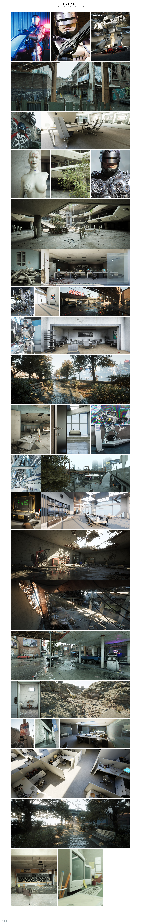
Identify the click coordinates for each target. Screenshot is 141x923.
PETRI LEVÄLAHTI (70, 4)
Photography (76, 6)
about (64, 6)
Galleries (58, 6)
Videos (83, 6)
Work (69, 6)
